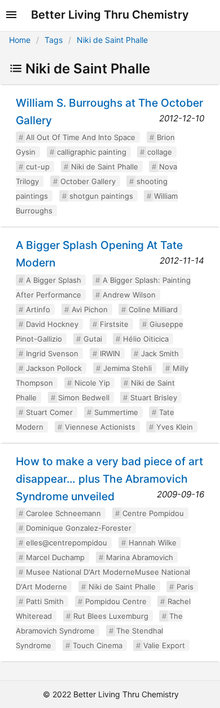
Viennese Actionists (100, 426)
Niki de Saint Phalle (112, 40)
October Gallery (88, 181)
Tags (54, 40)
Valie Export (164, 645)
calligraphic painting (91, 151)
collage (159, 151)
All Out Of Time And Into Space (80, 137)
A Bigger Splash (53, 280)
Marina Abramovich (139, 557)
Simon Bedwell (83, 397)
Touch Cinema (97, 645)
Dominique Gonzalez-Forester (78, 527)
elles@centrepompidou (66, 542)
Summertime (116, 412)
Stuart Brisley (153, 397)
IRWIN (110, 353)
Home (19, 40)
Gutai (92, 338)
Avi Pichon (90, 309)
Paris (185, 586)
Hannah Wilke (153, 542)
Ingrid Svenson (52, 353)
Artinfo (38, 309)
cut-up (38, 166)
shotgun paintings (101, 195)
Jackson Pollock (54, 368)
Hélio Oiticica (146, 338)
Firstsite (114, 324)
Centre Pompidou (153, 513)
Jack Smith (160, 353)
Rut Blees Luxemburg (110, 615)
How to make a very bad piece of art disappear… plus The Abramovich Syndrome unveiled (109, 478)
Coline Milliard (153, 309)
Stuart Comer (49, 412)
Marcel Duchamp (55, 557)
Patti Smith (45, 601)
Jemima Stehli (127, 368)
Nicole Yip (92, 382)
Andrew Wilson (129, 294)
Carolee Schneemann (63, 513)
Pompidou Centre (116, 601)
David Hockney (52, 324)
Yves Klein (174, 426)
